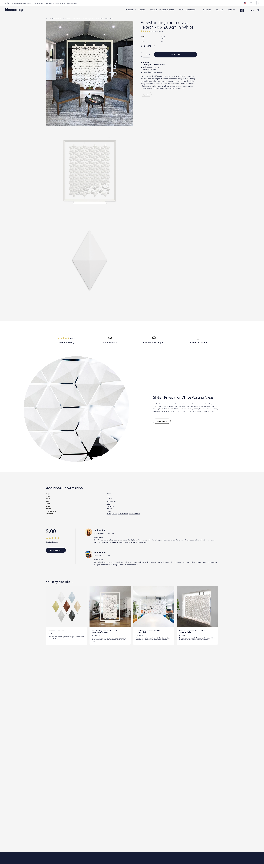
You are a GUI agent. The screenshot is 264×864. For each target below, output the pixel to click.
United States (250, 3)
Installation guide (123, 513)
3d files (109, 513)
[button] (162, 421)
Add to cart (176, 54)
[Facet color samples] (66, 606)
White (108, 503)
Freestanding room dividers (72, 18)
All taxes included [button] (198, 342)
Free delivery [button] (110, 342)
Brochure (114, 513)
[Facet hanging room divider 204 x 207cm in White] (153, 606)
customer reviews (157, 31)
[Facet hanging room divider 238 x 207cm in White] (197, 606)
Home (47, 18)
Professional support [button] (154, 342)
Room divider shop (57, 18)
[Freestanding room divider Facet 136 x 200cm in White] (110, 606)
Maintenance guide (134, 513)
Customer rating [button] (66, 342)
